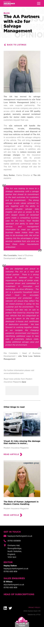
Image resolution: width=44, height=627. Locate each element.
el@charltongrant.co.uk (14, 585)
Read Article (11, 454)
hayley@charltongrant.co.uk (16, 569)
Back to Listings (16, 45)
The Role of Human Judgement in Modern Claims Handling (21, 503)
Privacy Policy (34, 607)
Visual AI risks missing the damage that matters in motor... (22, 442)
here (24, 382)
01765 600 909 (10, 571)
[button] (38, 3)
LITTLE (38, 614)
